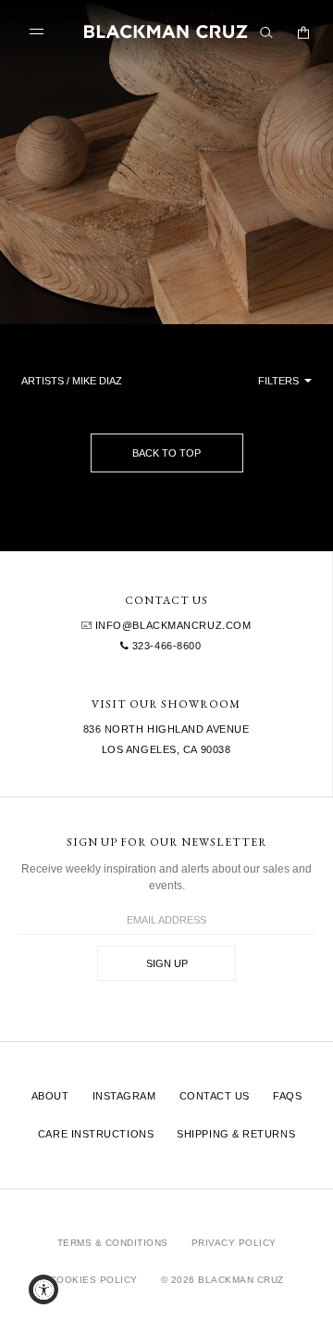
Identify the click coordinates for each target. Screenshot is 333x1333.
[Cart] (303, 32)
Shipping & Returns (236, 1133)
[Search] (266, 32)
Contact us (215, 1095)
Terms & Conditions (112, 1243)
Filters (280, 380)
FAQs (287, 1095)
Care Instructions (96, 1133)
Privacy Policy (234, 1243)
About (50, 1095)
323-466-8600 (165, 645)
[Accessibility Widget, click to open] (43, 1289)
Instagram (124, 1095)
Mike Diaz (97, 380)
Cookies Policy (94, 1280)
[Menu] (40, 32)
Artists (42, 380)
